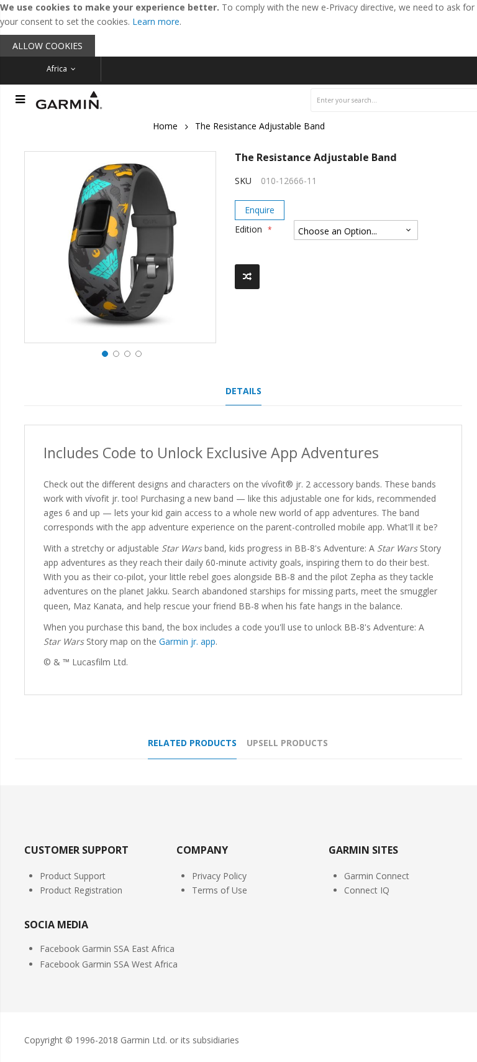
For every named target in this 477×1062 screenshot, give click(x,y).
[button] (103, 352)
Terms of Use (219, 890)
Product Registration (81, 890)
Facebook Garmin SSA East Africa (107, 948)
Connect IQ (366, 890)
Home (165, 126)
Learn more (155, 21)
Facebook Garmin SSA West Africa (109, 964)
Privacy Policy (219, 876)
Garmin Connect (376, 876)
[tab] (243, 394)
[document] (238, 28)
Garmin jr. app (187, 641)
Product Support (73, 876)
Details (243, 391)
